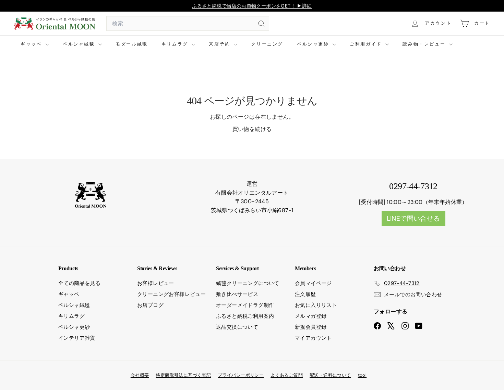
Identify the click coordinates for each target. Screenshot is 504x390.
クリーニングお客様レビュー (171, 294)
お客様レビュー (155, 283)
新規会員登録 (310, 327)
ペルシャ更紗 (314, 44)
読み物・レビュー (425, 44)
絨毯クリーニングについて (247, 283)
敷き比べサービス (237, 294)
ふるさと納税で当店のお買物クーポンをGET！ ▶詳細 (252, 6)
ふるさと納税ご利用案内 (245, 316)
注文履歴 (305, 294)
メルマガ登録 (310, 316)
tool (362, 375)
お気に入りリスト (316, 305)
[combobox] (187, 23)
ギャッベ (32, 44)
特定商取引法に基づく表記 (183, 375)
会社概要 (140, 375)
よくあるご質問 (287, 375)
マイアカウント (313, 338)
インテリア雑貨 (76, 338)
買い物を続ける (252, 129)
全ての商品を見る (79, 283)
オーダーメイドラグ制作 (245, 305)
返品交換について (237, 327)
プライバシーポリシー (241, 375)
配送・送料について (330, 375)
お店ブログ (150, 305)
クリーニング (267, 44)
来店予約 (220, 44)
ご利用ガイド (367, 44)
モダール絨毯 (132, 44)
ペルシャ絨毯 (80, 44)
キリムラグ (175, 44)
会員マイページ (313, 283)
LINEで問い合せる (413, 218)
